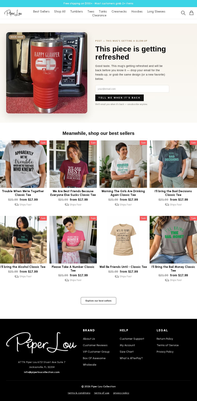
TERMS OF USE (101, 392)
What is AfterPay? (131, 358)
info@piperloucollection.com (42, 372)
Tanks (103, 11)
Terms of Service (168, 345)
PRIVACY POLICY (121, 392)
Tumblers (76, 11)
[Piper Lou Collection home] (42, 342)
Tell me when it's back (119, 97)
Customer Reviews (95, 345)
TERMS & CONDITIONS (79, 392)
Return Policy (165, 338)
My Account (127, 345)
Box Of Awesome (94, 358)
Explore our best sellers (99, 300)
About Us (89, 338)
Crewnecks (119, 11)
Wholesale (89, 364)
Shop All (60, 11)
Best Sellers (41, 11)
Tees (90, 11)
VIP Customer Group (96, 351)
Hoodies (137, 11)
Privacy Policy (165, 351)
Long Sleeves (156, 11)
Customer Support (132, 338)
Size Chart (127, 351)
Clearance (99, 15)
